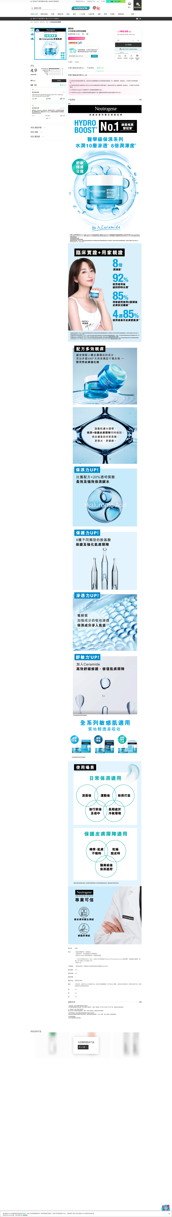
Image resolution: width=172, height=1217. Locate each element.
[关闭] (169, 1214)
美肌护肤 (60, 14)
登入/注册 (82, 1047)
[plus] (138, 40)
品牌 (132, 14)
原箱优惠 (121, 14)
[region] (86, 1214)
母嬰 (99, 14)
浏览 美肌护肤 (36, 128)
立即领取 (94, 56)
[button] (137, 5)
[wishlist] (83, 34)
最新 (35, 85)
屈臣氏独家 (44, 14)
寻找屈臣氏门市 (91, 1)
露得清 (70, 29)
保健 (52, 14)
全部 (31, 85)
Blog (98, 1)
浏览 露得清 (35, 137)
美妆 (74, 14)
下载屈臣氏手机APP (80, 1)
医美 (68, 14)
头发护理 (91, 14)
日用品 (112, 14)
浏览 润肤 (34, 132)
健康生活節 (34, 14)
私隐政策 (25, 1215)
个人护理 (82, 14)
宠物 (105, 14)
